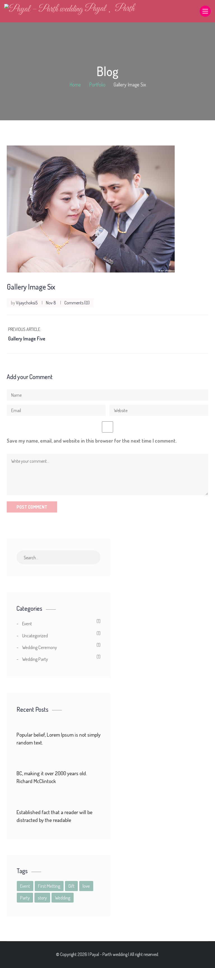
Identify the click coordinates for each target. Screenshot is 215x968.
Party (25, 898)
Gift (71, 886)
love (86, 886)
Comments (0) (77, 303)
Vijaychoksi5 (27, 303)
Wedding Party (35, 659)
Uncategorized (35, 635)
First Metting (49, 886)
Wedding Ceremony (39, 647)
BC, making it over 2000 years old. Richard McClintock (52, 777)
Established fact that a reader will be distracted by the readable (54, 816)
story (42, 898)
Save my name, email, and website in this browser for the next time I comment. (92, 441)
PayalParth (109, 9)
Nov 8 (51, 303)
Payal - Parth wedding (108, 954)
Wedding (62, 898)
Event (27, 623)
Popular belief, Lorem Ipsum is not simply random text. (59, 738)
